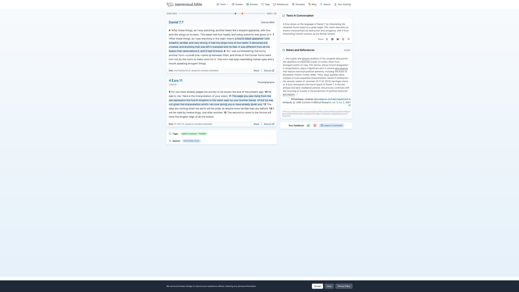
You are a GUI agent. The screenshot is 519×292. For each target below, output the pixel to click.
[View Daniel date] (235, 13)
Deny (329, 286)
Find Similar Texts (191, 141)
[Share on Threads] (343, 39)
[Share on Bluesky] (338, 39)
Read (256, 70)
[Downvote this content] (314, 125)
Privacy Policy (344, 286)
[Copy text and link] (348, 39)
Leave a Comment (333, 125)
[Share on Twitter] (327, 39)
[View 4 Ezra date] (242, 13)
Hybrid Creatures (189, 133)
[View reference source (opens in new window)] (350, 105)
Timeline (202, 133)
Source (267, 70)
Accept (317, 286)
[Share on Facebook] (332, 39)
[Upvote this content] (308, 125)
